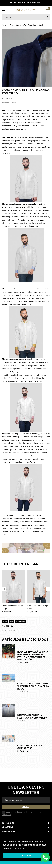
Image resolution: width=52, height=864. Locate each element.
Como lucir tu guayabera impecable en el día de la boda (33, 686)
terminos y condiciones (22, 812)
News (4, 25)
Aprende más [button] (19, 848)
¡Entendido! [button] (26, 856)
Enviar (26, 807)
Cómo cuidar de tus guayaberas (29, 747)
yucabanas (20, 621)
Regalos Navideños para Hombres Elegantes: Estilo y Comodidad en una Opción (32, 655)
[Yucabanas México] (26, 10)
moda (5, 621)
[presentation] (4, 589)
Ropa (12, 621)
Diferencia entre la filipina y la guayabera (32, 716)
